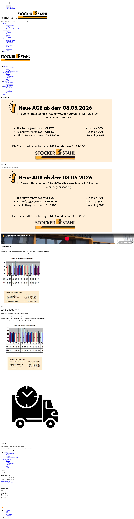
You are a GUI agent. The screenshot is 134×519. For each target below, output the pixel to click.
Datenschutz (9, 514)
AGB (7, 512)
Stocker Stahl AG (7, 72)
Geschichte (8, 32)
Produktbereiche (7, 86)
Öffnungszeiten (9, 42)
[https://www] (56, 162)
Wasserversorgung (10, 25)
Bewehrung (8, 47)
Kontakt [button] (5, 38)
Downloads (8, 37)
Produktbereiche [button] (7, 44)
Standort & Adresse (10, 40)
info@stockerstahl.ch (5, 481)
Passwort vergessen (10, 8)
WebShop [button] (5, 23)
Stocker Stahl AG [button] (7, 30)
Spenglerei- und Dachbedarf (12, 28)
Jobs (7, 36)
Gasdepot (8, 50)
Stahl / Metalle (9, 45)
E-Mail (7, 3)
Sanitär (7, 26)
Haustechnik (9, 49)
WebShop (5, 66)
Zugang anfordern (10, 7)
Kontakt (5, 81)
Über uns (8, 31)
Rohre (7, 46)
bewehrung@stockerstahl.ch (7, 482)
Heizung (8, 27)
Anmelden (9, 6)
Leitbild (8, 35)
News (4, 51)
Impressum (8, 515)
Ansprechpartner (9, 33)
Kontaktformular (9, 41)
